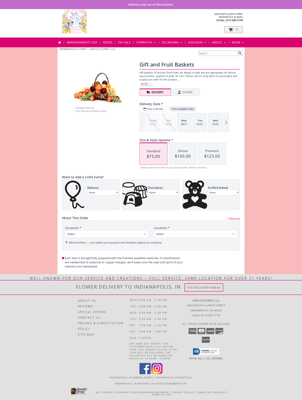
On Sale (124, 42)
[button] (233, 29)
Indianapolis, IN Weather (132, 383)
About (217, 42)
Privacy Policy (183, 392)
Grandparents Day (82, 42)
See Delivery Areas (204, 287)
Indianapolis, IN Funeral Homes (131, 377)
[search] (240, 53)
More (236, 42)
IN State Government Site (169, 383)
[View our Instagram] (157, 373)
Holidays (195, 42)
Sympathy (144, 42)
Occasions (170, 42)
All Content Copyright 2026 (116, 392)
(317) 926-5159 (234, 20)
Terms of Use (162, 394)
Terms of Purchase (211, 392)
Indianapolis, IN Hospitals (174, 377)
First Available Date (183, 109)
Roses (107, 42)
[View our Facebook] (145, 373)
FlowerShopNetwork (153, 392)
